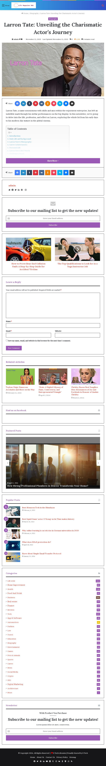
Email (9, 331)
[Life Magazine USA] (23, 5)
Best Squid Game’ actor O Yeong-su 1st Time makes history (48, 519)
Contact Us (50, 757)
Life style (11, 581)
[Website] (10, 189)
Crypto (10, 676)
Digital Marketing (15, 684)
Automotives (13, 622)
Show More (52, 161)
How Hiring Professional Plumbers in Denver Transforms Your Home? (47, 485)
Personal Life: (15, 148)
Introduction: (15, 136)
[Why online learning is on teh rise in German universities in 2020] (13, 534)
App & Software (14, 618)
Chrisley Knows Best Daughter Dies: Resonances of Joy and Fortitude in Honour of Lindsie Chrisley (84, 391)
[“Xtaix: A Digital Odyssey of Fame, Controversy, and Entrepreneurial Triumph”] (53, 376)
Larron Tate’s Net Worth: (19, 151)
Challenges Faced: (16, 154)
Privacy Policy (62, 757)
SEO (9, 680)
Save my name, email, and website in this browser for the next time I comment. (39, 341)
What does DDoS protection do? (36, 542)
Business (11, 597)
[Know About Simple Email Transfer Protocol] (13, 557)
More (9, 693)
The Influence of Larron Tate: (21, 157)
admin (16, 39)
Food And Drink (14, 593)
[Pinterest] (22, 189)
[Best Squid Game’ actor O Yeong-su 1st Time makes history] (13, 522)
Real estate (12, 601)
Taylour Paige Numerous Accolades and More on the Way (20, 388)
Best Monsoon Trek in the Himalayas (38, 507)
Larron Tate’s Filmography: (20, 142)
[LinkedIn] (19, 189)
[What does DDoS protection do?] (13, 545)
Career (10, 664)
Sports (10, 659)
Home (25, 13)
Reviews (10, 610)
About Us (40, 757)
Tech (9, 614)
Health (10, 589)
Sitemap (72, 757)
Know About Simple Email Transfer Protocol (41, 553)
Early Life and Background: (20, 139)
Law (9, 630)
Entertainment (13, 647)
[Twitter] (16, 189)
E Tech (85, 753)
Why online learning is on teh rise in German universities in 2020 (50, 530)
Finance (10, 606)
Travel (10, 635)
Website (58, 331)
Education (11, 639)
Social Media (12, 672)
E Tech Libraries (59, 753)
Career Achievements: (18, 145)
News (9, 668)
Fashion (10, 626)
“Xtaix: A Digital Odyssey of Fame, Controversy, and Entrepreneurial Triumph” (51, 389)
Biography (34, 13)
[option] (53, 463)
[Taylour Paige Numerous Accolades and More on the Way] (20, 376)
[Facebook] (13, 189)
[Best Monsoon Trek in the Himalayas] (13, 511)
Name (9, 321)
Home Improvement (16, 585)
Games (10, 651)
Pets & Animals (13, 655)
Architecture (12, 688)
